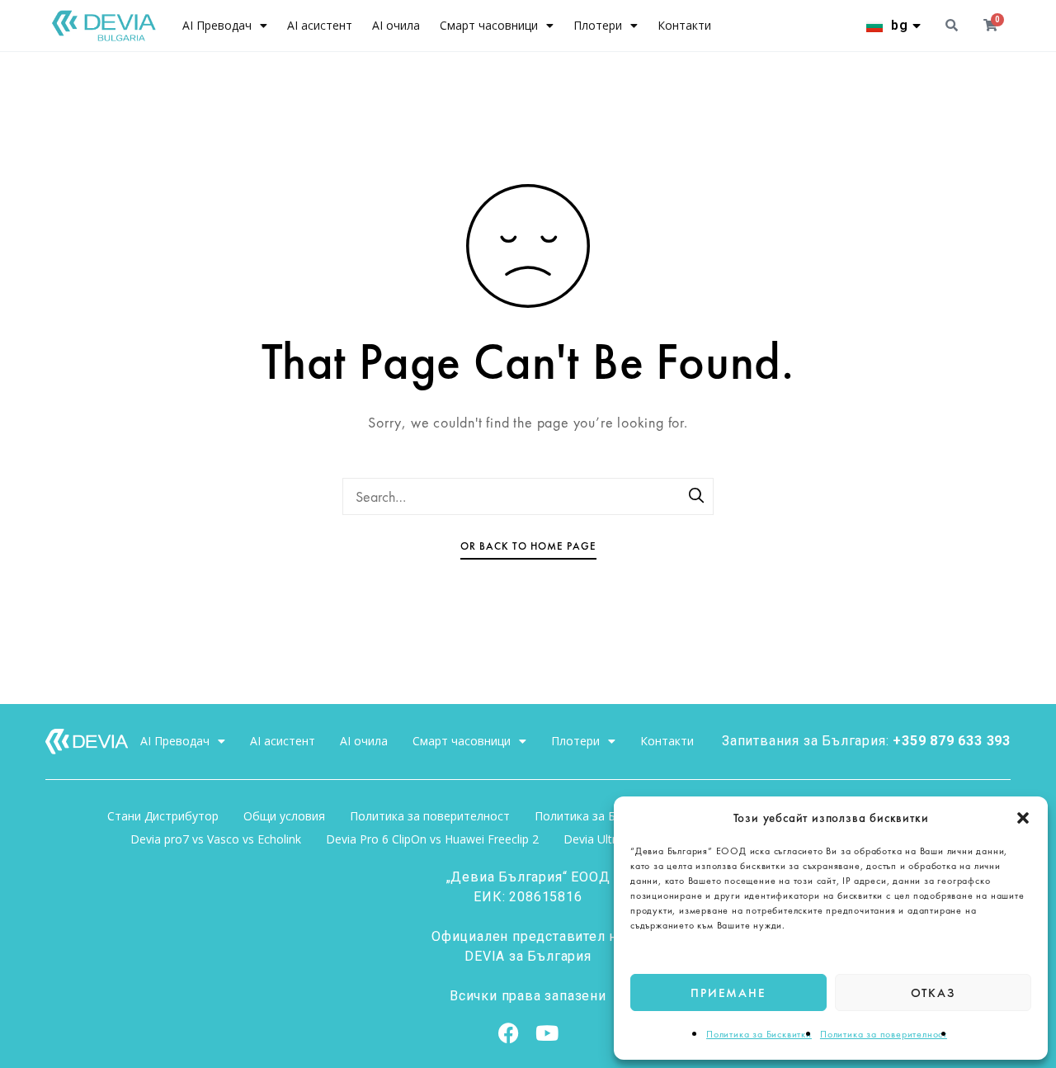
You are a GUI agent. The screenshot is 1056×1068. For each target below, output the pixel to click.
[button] (1023, 818)
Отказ (933, 993)
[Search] (697, 496)
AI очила (396, 25)
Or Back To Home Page (528, 546)
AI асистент (319, 25)
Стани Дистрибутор (163, 816)
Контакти (684, 25)
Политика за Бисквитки (759, 1034)
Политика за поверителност (883, 1034)
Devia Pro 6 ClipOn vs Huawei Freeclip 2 (432, 839)
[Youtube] (546, 1033)
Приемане (728, 993)
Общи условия (284, 816)
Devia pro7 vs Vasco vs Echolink (215, 839)
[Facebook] (509, 1033)
